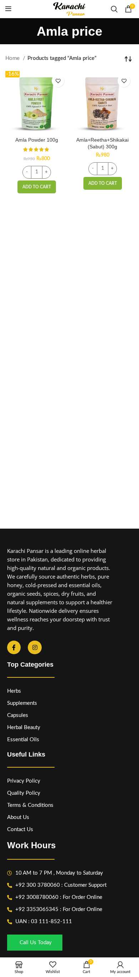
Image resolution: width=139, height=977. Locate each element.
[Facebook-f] (14, 647)
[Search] (114, 9)
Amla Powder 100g (36, 140)
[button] (36, 186)
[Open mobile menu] (8, 9)
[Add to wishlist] (58, 81)
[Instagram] (34, 647)
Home (13, 58)
